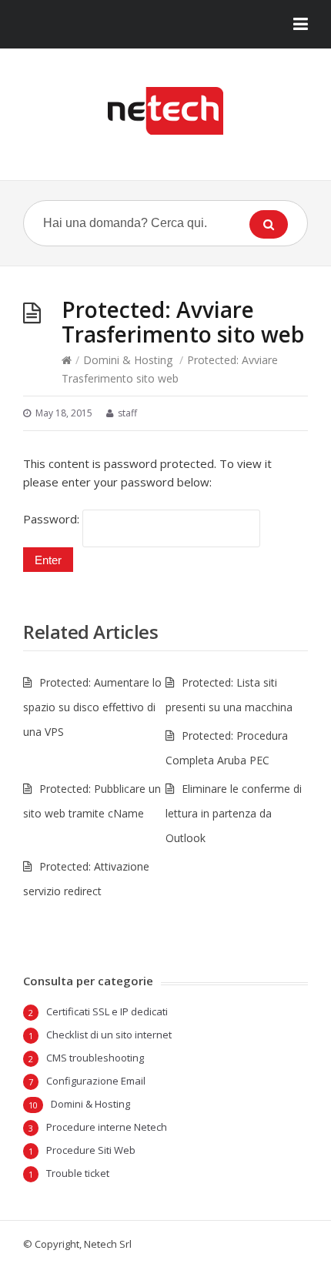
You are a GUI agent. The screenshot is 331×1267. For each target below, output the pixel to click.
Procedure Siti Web (90, 1150)
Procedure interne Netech (106, 1127)
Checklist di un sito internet (109, 1034)
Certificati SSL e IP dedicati (107, 1011)
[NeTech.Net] (165, 111)
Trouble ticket (77, 1173)
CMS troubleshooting (95, 1058)
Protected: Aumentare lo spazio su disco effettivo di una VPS (92, 707)
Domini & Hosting (127, 360)
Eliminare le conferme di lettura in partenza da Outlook (234, 813)
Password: (52, 519)
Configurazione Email (95, 1081)
